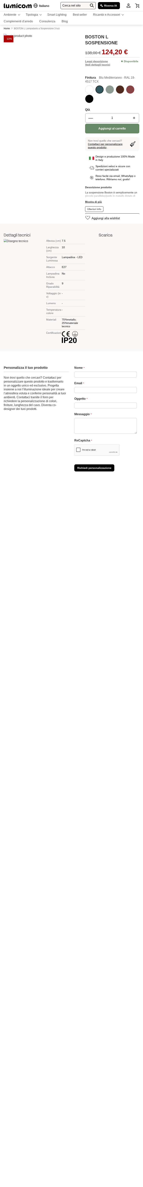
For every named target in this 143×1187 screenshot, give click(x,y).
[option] (89, 89)
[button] (44, 6)
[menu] (71, 18)
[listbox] (112, 94)
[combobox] (78, 5)
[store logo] (18, 5)
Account (128, 6)
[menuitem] (11, 14)
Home (7, 28)
